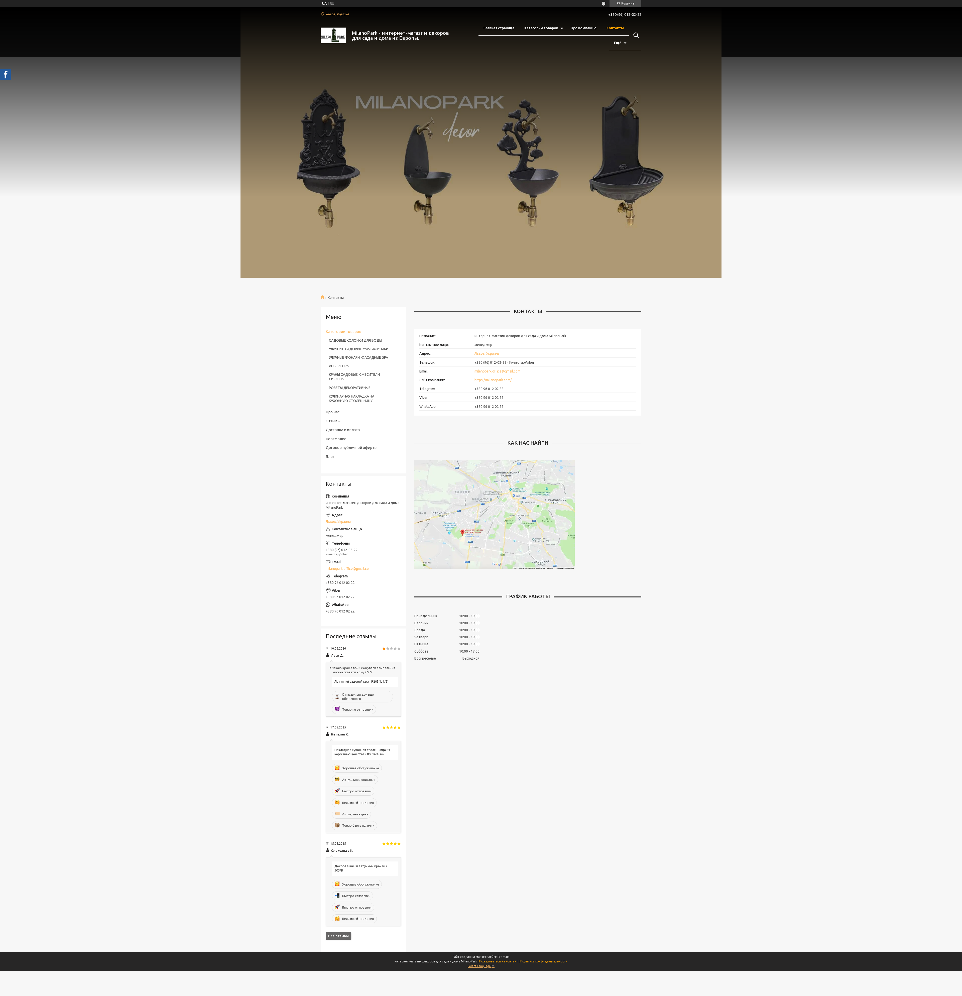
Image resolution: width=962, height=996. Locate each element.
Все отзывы (338, 936)
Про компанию (583, 28)
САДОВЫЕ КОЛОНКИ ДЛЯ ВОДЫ (355, 340)
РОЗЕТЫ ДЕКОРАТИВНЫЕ (350, 388)
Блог (330, 456)
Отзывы (333, 421)
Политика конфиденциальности (543, 961)
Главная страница (499, 28)
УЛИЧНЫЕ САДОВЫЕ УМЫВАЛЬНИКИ (358, 349)
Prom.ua (504, 956)
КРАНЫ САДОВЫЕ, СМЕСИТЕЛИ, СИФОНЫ (355, 376)
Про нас (332, 412)
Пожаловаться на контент (498, 961)
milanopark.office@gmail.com (497, 371)
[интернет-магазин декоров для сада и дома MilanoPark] (333, 35)
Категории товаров (541, 28)
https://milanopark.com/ (493, 380)
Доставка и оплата (343, 430)
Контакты (615, 28)
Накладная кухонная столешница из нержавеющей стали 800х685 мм (362, 752)
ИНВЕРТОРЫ (339, 366)
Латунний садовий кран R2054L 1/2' (361, 681)
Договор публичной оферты (351, 447)
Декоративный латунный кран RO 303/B (360, 868)
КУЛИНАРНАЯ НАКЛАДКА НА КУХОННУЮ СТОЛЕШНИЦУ (351, 398)
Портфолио (336, 439)
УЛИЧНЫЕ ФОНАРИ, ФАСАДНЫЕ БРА (358, 357)
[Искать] (635, 35)
